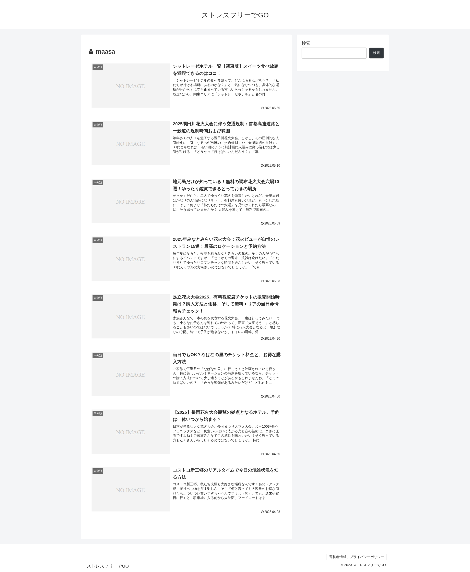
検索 (306, 43)
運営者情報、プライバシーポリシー (356, 557)
